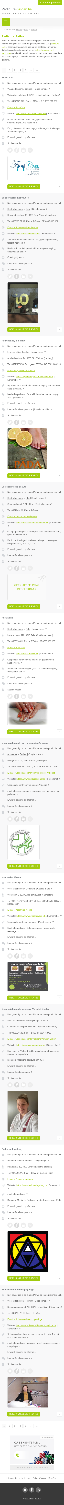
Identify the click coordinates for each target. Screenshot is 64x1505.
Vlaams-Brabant (15, 89)
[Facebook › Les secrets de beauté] (16, 568)
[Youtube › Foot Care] (30, 150)
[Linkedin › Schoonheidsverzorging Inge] (23, 1371)
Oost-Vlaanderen (15, 209)
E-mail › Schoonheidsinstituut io (22, 227)
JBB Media (29, 1498)
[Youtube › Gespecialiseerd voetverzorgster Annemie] (30, 819)
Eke (28, 498)
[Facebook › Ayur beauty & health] (16, 422)
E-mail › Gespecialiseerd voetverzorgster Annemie (31, 773)
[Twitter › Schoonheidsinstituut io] (10, 276)
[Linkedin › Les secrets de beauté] (23, 568)
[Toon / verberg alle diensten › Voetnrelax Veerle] (34, 930)
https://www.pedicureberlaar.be (30, 779)
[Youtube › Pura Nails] (30, 696)
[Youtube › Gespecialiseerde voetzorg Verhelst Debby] (30, 1084)
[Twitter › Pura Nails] (10, 696)
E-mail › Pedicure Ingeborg (20, 1179)
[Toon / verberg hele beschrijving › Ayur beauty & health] (34, 387)
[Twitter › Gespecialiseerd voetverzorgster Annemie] (10, 819)
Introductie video (43, 409)
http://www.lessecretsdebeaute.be (32, 522)
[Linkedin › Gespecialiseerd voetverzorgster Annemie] (23, 819)
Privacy (38, 1498)
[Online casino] (32, 1437)
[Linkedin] (38, 1490)
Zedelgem (30, 888)
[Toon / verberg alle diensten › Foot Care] (34, 130)
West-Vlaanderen (15, 888)
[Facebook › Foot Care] (16, 150)
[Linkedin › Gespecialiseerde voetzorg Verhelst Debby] (23, 1084)
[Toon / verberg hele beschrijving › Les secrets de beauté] (34, 533)
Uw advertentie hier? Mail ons (32, 1467)
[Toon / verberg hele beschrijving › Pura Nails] (34, 661)
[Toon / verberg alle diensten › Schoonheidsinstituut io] (34, 250)
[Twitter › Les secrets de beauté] (10, 568)
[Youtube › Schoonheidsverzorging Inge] (30, 1371)
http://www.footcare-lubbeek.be (31, 113)
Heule (29, 1020)
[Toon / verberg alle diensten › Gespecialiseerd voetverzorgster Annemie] (34, 792)
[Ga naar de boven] (59, 186)
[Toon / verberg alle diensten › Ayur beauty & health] (34, 396)
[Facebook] (31, 1490)
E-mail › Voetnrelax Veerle (19, 910)
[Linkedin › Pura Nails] (23, 696)
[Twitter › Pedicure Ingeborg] (10, 1225)
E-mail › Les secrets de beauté (22, 516)
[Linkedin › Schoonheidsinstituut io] (23, 276)
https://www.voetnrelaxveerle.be (31, 916)
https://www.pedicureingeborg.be (31, 1185)
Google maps (42, 89)
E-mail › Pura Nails (16, 647)
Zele (28, 629)
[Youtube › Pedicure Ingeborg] (30, 1225)
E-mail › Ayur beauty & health (21, 370)
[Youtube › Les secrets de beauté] (30, 568)
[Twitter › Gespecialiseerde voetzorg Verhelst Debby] (10, 1084)
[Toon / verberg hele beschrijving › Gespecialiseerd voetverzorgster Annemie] (34, 785)
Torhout (29, 1301)
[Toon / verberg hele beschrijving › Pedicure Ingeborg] (34, 1194)
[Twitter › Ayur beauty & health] (10, 422)
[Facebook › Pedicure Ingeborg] (16, 1225)
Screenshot (54, 113)
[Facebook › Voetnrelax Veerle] (16, 956)
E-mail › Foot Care (16, 107)
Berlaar (23, 754)
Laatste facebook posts (19, 263)
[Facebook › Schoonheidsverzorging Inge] (16, 1371)
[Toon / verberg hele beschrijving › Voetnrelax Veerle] (34, 922)
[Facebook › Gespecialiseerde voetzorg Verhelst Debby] (16, 1084)
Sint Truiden (23, 352)
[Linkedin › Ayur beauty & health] (23, 422)
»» (37, 70)
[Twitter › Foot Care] (10, 150)
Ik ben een (50, 2)
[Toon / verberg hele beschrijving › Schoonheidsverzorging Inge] (34, 1336)
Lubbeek (29, 89)
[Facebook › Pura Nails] (16, 696)
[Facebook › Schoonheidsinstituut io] (16, 276)
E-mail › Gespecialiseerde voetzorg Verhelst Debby (31, 1039)
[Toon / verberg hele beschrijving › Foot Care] (34, 121)
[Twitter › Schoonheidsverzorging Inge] (10, 1371)
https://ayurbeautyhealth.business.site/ (34, 376)
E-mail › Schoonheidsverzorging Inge (24, 1319)
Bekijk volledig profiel (23, 186)
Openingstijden (15, 257)
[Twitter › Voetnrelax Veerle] (10, 956)
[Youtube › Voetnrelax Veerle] (30, 956)
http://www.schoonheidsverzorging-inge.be (36, 1325)
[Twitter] (25, 1490)
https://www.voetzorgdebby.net (30, 1045)
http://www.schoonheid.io (28, 233)
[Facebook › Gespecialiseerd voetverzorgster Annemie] (16, 819)
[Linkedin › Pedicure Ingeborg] (23, 1225)
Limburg (11, 352)
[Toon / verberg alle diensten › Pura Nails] (34, 670)
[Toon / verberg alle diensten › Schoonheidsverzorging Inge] (34, 1345)
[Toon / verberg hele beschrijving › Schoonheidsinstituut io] (34, 241)
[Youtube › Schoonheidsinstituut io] (30, 276)
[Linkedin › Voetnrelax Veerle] (23, 956)
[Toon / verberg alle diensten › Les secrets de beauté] (34, 542)
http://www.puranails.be (27, 653)
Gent (28, 209)
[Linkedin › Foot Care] (23, 150)
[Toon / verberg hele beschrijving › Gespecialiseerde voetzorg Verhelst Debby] (34, 1052)
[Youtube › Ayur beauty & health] (30, 422)
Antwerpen (12, 754)
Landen (28, 1160)
